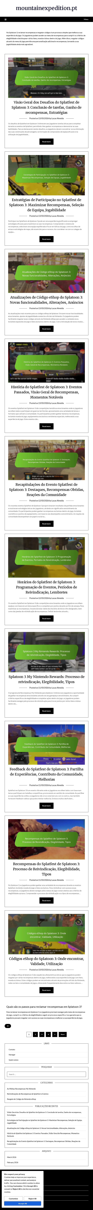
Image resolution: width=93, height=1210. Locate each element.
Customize (13, 1198)
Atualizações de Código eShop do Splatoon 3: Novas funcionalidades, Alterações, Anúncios (41, 1128)
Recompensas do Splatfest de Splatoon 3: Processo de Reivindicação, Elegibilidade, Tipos (46, 869)
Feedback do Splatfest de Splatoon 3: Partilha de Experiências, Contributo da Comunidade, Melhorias (46, 774)
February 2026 (12, 1162)
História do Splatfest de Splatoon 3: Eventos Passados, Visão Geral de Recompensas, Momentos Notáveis (46, 392)
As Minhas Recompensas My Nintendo (21, 1089)
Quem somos (13, 1060)
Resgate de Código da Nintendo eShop (21, 1099)
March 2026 (11, 1157)
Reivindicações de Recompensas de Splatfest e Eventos (27, 1094)
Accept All (22, 1203)
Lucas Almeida (58, 118)
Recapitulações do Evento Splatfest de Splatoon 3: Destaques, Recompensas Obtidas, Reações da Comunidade (46, 489)
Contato (12, 1049)
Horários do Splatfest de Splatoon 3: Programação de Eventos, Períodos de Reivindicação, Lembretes (46, 587)
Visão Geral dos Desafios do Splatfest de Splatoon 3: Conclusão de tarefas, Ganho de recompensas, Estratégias (46, 107)
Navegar (12, 1055)
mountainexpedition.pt (46, 8)
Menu (86, 19)
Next (63, 1034)
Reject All (32, 1198)
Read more (46, 142)
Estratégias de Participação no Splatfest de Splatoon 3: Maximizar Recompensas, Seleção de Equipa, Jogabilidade (46, 205)
